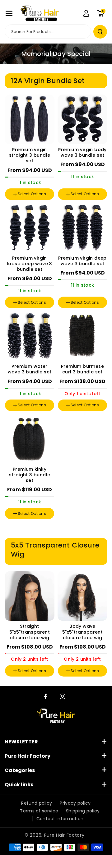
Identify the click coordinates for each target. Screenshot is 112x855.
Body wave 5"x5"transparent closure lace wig (82, 631)
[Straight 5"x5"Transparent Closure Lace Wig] (29, 596)
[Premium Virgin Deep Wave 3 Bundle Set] (82, 228)
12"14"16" (93, 181)
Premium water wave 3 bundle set (30, 369)
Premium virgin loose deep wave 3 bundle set (29, 263)
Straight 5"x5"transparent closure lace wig (29, 631)
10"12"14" (72, 181)
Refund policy (36, 803)
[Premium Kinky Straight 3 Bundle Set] (29, 439)
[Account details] (86, 13)
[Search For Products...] (100, 32)
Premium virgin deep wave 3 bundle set (82, 260)
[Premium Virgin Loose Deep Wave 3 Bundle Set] (29, 228)
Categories (20, 770)
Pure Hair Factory (27, 756)
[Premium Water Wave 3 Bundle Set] (29, 336)
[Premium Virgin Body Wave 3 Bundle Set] (82, 119)
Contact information (60, 819)
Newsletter (21, 741)
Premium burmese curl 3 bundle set (82, 369)
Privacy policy (75, 803)
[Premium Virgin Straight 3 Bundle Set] (29, 119)
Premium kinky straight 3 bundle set (29, 474)
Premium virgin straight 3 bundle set (29, 155)
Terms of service (39, 811)
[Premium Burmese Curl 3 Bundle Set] (82, 336)
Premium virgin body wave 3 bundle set (82, 152)
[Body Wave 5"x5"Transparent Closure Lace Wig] (82, 596)
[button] (9, 13)
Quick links (19, 784)
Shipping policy (83, 811)
